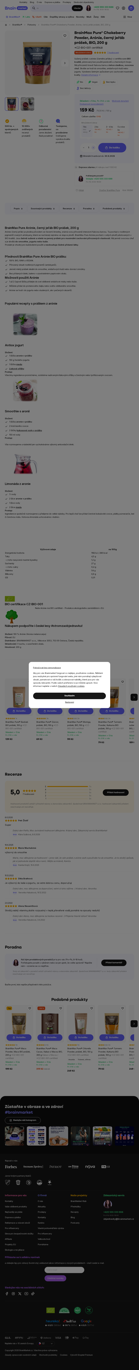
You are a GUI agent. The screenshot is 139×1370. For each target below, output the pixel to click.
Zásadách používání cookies (71, 686)
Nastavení (69, 702)
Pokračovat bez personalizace (47, 668)
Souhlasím (69, 696)
